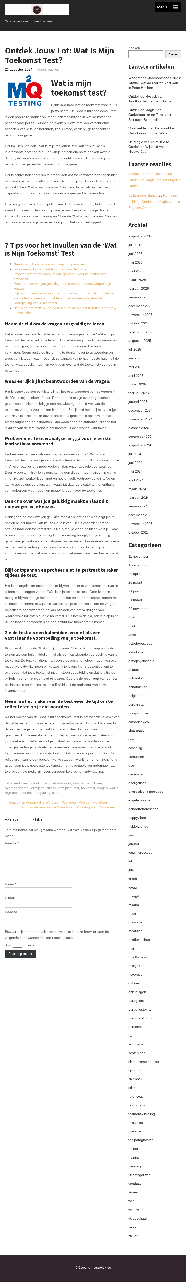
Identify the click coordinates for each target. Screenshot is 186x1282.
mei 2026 (135, 262)
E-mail (11, 898)
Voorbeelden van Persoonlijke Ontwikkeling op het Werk (151, 130)
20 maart (135, 582)
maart (132, 913)
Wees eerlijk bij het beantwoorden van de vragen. (51, 269)
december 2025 (140, 306)
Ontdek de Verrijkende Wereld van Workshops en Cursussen (70, 807)
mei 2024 (135, 471)
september (136, 1053)
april (131, 626)
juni (131, 870)
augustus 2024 (139, 445)
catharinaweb (138, 722)
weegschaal (137, 1218)
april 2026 (136, 271)
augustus (135, 669)
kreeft (132, 879)
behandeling (137, 687)
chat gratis (136, 730)
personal (135, 1027)
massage (135, 922)
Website (11, 912)
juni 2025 (135, 358)
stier (131, 1088)
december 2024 (140, 410)
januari (133, 844)
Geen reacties (48, 69)
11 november (138, 556)
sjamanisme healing (143, 1061)
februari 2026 (138, 288)
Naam (10, 884)
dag (131, 765)
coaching (135, 748)
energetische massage (145, 791)
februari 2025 (138, 393)
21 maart (135, 600)
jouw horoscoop (140, 852)
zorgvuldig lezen (47, 793)
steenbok (135, 1079)
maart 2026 (137, 280)
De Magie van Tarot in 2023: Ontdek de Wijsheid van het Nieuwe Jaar (150, 146)
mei (131, 948)
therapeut (135, 1122)
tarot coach (137, 1096)
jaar (131, 835)
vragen (102, 788)
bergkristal (136, 704)
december (136, 774)
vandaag (135, 1183)
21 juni (133, 591)
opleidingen (137, 992)
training (134, 1157)
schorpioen (136, 1044)
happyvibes (137, 818)
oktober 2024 (138, 428)
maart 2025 (137, 384)
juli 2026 (134, 245)
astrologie (135, 652)
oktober (134, 983)
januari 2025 (137, 402)
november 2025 (140, 315)
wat (131, 1201)
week (132, 1227)
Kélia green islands (142, 195)
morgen (134, 966)
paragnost (136, 1001)
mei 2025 (135, 367)
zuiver (133, 1236)
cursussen (136, 757)
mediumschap (139, 940)
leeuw (132, 887)
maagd (133, 896)
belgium (134, 696)
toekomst (88, 788)
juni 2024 (135, 463)
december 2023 (140, 515)
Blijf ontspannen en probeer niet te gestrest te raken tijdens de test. (65, 293)
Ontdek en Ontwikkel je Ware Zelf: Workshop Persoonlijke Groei (56, 802)
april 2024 (136, 480)
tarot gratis (136, 1105)
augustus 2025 (139, 341)
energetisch (137, 783)
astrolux (134, 174)
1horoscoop (137, 565)
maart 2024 (137, 489)
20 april (134, 574)
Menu (162, 7)
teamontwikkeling (141, 1114)
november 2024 (140, 419)
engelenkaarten (140, 800)
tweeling (134, 1166)
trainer (133, 1149)
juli (130, 861)
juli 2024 (134, 454)
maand (133, 905)
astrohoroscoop (140, 643)
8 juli (131, 617)
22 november (138, 609)
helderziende (138, 826)
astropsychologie (141, 661)
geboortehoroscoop (143, 809)
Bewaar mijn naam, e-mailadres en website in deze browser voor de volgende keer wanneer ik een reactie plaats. (57, 935)
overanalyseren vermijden (25, 788)
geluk (35, 783)
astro (132, 635)
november (136, 974)
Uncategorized (139, 1175)
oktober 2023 (138, 532)
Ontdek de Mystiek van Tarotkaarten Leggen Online (149, 98)
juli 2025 (134, 349)
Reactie (12, 843)
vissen (133, 1192)
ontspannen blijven (87, 783)
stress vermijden (59, 788)
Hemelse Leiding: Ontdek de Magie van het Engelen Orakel (154, 180)
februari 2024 (138, 497)
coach (133, 739)
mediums (135, 931)
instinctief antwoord (56, 783)
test (76, 788)
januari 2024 (137, 506)
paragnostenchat (141, 1018)
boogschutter (138, 713)
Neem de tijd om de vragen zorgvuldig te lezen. (50, 264)
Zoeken (134, 48)
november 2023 (140, 524)
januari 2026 (137, 297)
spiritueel (135, 1070)
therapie (134, 1131)
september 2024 (141, 436)
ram (131, 1035)
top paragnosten (141, 1140)
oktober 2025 (138, 323)
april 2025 (136, 375)
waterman (136, 1210)
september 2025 (141, 332)
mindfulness (137, 957)
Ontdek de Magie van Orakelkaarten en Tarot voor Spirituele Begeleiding (149, 114)
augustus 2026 (139, 236)
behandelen (137, 678)
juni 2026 (135, 254)
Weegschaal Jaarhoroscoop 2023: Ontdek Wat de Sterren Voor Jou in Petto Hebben (154, 83)
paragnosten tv (139, 1009)
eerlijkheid (22, 783)
